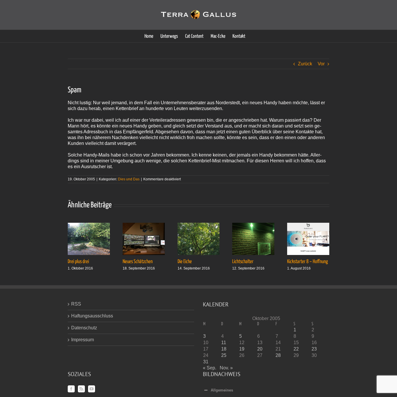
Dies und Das (129, 179)
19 (241, 348)
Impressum (82, 339)
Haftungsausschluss (92, 315)
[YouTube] (91, 388)
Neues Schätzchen (138, 261)
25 (223, 355)
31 (205, 361)
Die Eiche (185, 261)
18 (223, 348)
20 (259, 348)
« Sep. (209, 367)
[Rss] (81, 388)
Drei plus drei (78, 261)
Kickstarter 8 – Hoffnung (307, 261)
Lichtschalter (242, 261)
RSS (76, 303)
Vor (321, 63)
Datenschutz (84, 327)
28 (278, 355)
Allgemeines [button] (222, 390)
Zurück (305, 63)
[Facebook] (71, 388)
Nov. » (226, 367)
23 (314, 348)
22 (296, 348)
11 (223, 342)
